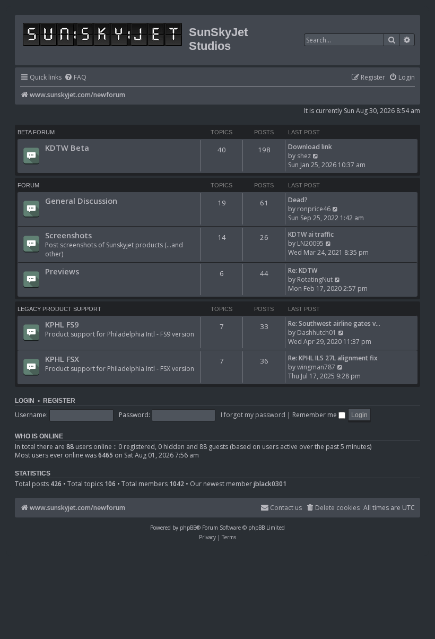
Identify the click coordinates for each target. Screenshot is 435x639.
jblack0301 (270, 484)
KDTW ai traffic (311, 234)
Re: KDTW (302, 270)
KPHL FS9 (62, 324)
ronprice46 (313, 208)
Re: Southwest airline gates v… (334, 323)
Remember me (315, 414)
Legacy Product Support (59, 309)
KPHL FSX (62, 358)
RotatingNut (315, 279)
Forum (28, 185)
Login (24, 401)
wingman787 (316, 367)
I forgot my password (253, 414)
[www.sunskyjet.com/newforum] (103, 33)
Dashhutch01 (316, 332)
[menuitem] (75, 78)
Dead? (298, 199)
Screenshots (68, 235)
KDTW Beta (67, 147)
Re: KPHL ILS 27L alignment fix (333, 357)
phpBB (188, 527)
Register (59, 401)
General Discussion (81, 200)
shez (304, 155)
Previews (62, 271)
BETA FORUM (36, 132)
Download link (310, 146)
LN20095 (310, 243)
